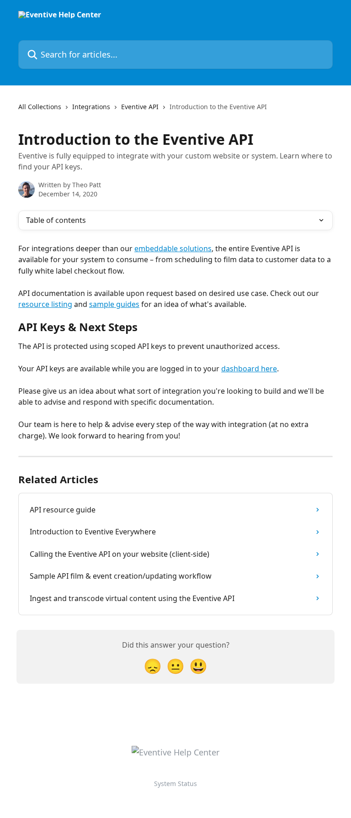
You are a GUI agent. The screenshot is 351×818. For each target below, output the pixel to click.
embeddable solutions (173, 248)
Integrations (91, 106)
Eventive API (140, 106)
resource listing (45, 304)
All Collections (39, 106)
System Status (175, 783)
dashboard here (249, 369)
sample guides (114, 304)
